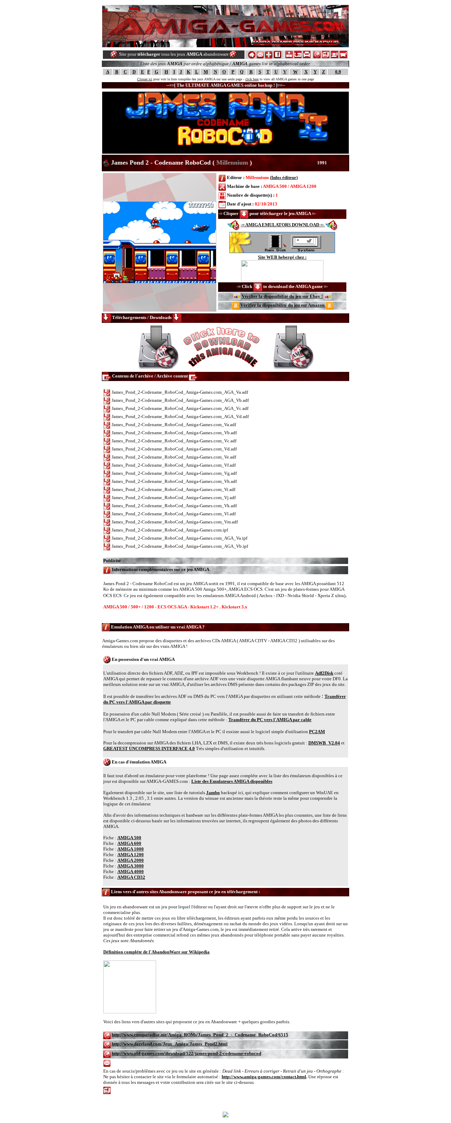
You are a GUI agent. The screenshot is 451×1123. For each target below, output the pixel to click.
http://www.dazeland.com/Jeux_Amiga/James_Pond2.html (170, 1044)
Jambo (213, 792)
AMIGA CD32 (131, 877)
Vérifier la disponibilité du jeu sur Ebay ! (282, 296)
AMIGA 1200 (130, 854)
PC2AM (317, 731)
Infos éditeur (283, 177)
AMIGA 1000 (130, 849)
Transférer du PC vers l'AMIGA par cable (269, 719)
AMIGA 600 (129, 843)
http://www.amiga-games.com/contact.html (264, 1076)
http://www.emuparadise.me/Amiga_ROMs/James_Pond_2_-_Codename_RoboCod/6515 (200, 1034)
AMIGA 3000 (130, 866)
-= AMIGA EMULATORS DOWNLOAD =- (283, 224)
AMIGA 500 (129, 837)
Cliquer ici (144, 79)
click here (252, 79)
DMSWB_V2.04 (324, 742)
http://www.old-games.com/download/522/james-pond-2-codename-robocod (186, 1053)
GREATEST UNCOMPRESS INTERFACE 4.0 (149, 748)
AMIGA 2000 (130, 860)
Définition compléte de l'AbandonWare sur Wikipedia (156, 952)
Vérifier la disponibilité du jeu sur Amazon (283, 305)
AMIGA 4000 (130, 871)
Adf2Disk (324, 673)
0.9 (338, 71)
